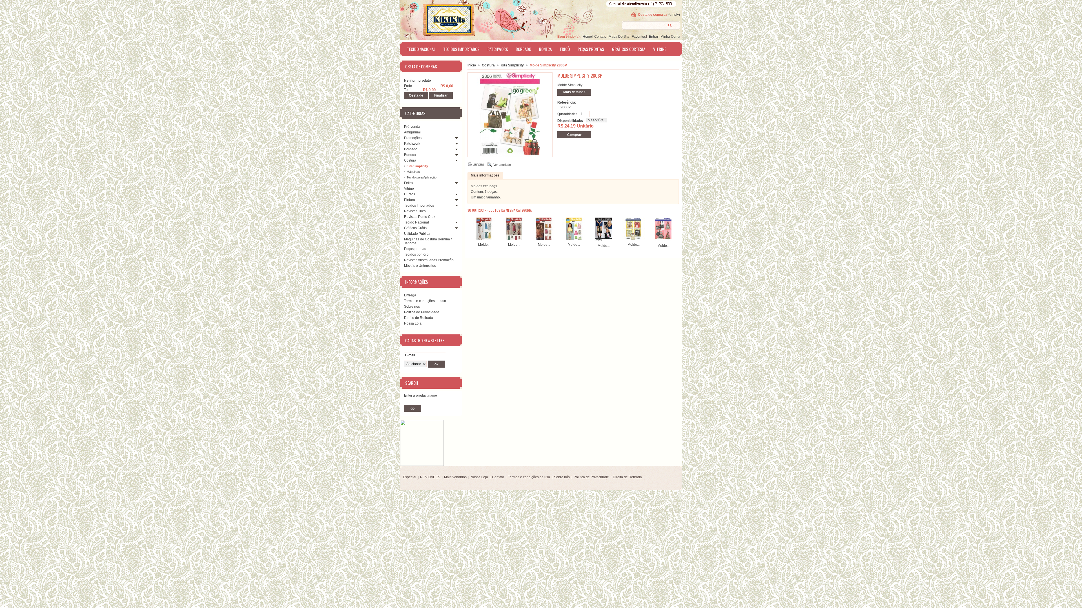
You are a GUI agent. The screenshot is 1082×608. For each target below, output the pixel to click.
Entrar (653, 37)
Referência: (566, 102)
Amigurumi (412, 132)
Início (471, 65)
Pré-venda (412, 127)
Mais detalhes (574, 92)
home (587, 37)
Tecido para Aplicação (421, 177)
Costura (410, 160)
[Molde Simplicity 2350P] (603, 240)
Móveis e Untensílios (420, 266)
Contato (600, 37)
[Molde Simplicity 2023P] (573, 239)
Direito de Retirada (418, 318)
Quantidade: (567, 114)
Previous (468, 228)
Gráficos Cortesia (628, 49)
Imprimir (478, 164)
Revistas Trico (415, 211)
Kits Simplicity (417, 166)
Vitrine (659, 49)
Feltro (408, 183)
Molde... (484, 245)
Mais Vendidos (455, 477)
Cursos (409, 194)
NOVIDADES (430, 477)
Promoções (413, 138)
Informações (416, 282)
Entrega (410, 295)
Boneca (545, 49)
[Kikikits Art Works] (441, 19)
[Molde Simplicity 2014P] (514, 239)
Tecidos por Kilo (416, 254)
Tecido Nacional (421, 49)
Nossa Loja (413, 323)
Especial (409, 477)
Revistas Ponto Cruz (419, 217)
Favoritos (639, 37)
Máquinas (413, 171)
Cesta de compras (653, 15)
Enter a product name (420, 395)
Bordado (523, 49)
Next (674, 228)
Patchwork (497, 49)
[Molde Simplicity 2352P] (633, 239)
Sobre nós (412, 307)
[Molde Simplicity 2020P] (544, 239)
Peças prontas (591, 49)
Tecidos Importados (461, 49)
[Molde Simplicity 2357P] (663, 240)
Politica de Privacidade (421, 312)
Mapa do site (619, 37)
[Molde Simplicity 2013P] (484, 239)
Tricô (565, 49)
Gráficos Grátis (415, 228)
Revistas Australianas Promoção (429, 260)
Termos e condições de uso (425, 301)
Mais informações (485, 175)
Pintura (409, 200)
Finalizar (441, 95)
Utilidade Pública (417, 234)
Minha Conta (670, 37)
